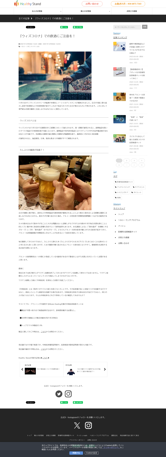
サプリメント (139, 187)
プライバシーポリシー (77, 440)
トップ (121, 214)
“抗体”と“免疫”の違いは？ (137, 118)
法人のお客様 (37, 11)
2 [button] (126, 160)
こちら (43, 332)
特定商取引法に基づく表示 (129, 435)
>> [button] (141, 165)
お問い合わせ (92, 4)
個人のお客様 (86, 11)
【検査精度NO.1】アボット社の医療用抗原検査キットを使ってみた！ (137, 74)
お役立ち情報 (132, 11)
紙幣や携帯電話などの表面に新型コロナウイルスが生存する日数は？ (137, 48)
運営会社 (114, 435)
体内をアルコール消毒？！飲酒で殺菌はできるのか (137, 98)
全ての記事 (24, 18)
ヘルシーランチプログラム (129, 220)
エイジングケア (122, 192)
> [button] (134, 165)
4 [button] (141, 160)
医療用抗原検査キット (125, 182)
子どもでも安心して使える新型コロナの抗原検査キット (137, 139)
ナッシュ (122, 226)
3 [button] (134, 160)
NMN (119, 197)
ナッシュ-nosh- (82, 435)
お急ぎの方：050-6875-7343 (128, 4)
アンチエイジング (123, 187)
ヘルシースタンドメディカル (30, 46)
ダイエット (137, 192)
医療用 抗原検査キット (127, 232)
